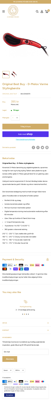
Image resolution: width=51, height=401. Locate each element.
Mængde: (5, 118)
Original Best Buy (9, 94)
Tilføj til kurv (25, 126)
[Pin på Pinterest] (38, 147)
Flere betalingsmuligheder (25, 139)
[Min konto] (42, 11)
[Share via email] (47, 147)
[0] (46, 11)
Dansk (6, 370)
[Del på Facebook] (33, 147)
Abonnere (10, 359)
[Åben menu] (3, 11)
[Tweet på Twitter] (42, 147)
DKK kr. (17, 370)
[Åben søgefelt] (37, 11)
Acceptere (9, 395)
